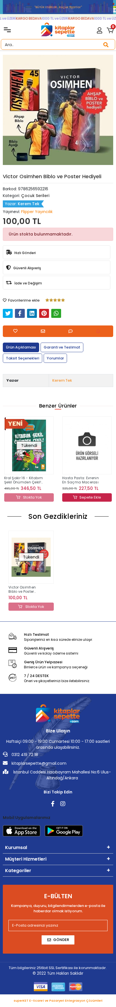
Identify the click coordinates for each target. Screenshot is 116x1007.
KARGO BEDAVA (26, 18)
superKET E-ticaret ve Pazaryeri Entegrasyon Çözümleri (58, 1000)
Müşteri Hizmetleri (25, 859)
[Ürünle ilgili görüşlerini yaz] (72, 331)
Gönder (61, 939)
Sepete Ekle (39, 497)
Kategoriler (18, 870)
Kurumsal (16, 847)
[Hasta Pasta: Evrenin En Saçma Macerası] (35, 446)
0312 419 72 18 (24, 754)
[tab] (21, 347)
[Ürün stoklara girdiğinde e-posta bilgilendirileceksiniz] (99, 331)
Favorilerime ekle (23, 300)
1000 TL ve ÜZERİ (52, 18)
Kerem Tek (62, 380)
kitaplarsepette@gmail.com (38, 763)
